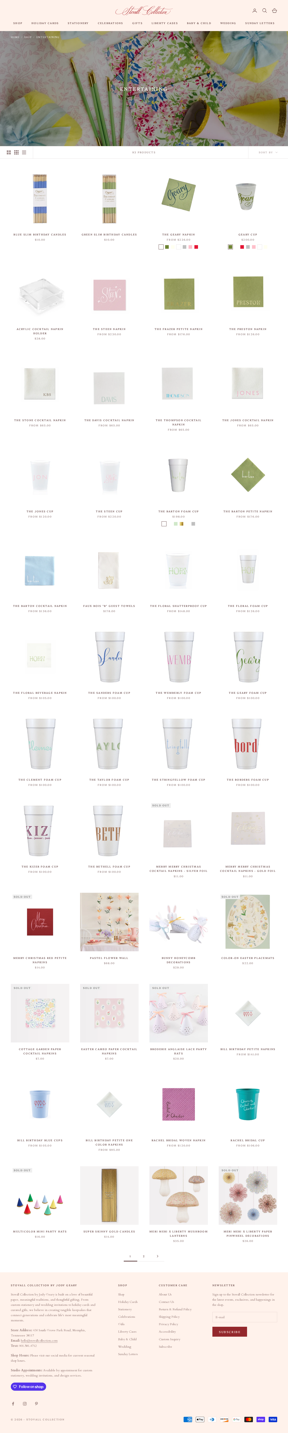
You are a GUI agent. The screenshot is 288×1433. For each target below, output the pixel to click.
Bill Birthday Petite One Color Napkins (109, 1142)
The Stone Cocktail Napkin (40, 420)
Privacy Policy (168, 1324)
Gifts (137, 23)
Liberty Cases (165, 23)
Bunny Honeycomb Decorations (179, 960)
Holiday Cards (45, 23)
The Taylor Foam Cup (109, 779)
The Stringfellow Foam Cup (179, 779)
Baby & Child (199, 23)
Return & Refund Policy (175, 1309)
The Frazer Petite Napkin (179, 329)
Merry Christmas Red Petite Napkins (40, 960)
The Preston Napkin (248, 329)
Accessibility (167, 1331)
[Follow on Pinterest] (36, 1403)
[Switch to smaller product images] (16, 152)
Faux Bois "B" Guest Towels (109, 606)
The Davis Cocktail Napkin (109, 420)
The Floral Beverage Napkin (40, 692)
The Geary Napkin (178, 234)
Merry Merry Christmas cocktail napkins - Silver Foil (179, 868)
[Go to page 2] (157, 1256)
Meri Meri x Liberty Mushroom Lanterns (178, 1233)
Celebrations (110, 23)
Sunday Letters (259, 23)
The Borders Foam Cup (248, 779)
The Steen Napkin (109, 329)
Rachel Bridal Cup (248, 1140)
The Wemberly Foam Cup (178, 692)
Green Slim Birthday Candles (109, 234)
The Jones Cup (40, 511)
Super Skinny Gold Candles (109, 1231)
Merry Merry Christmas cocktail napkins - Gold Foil (248, 868)
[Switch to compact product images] (24, 152)
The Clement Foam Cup (40, 779)
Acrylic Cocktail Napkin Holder (40, 331)
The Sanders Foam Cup (109, 692)
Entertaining (48, 37)
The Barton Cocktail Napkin (40, 606)
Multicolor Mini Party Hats (40, 1231)
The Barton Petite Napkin (247, 511)
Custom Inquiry (169, 1339)
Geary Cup (247, 234)
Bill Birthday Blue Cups (40, 1140)
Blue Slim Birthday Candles (40, 234)
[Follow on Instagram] (24, 1403)
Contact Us (166, 1302)
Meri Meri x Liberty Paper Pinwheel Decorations (248, 1233)
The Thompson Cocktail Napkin (179, 422)
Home (15, 37)
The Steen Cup (109, 511)
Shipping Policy (169, 1317)
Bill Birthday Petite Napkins (248, 1049)
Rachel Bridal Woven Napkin (179, 1140)
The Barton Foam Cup (178, 511)
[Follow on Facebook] (13, 1403)
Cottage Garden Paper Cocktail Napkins (40, 1051)
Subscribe (165, 1347)
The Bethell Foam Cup (109, 866)
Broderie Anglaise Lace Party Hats (178, 1051)
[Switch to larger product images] (9, 152)
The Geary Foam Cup (248, 692)
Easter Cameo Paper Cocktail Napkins (109, 1051)
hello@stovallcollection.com (39, 1340)
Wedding (228, 23)
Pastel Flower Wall (109, 958)
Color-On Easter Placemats (248, 958)
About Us (165, 1294)
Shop (17, 23)
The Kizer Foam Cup (40, 866)
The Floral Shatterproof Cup (178, 606)
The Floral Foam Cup (248, 606)
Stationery (78, 23)
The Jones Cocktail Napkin (248, 420)
